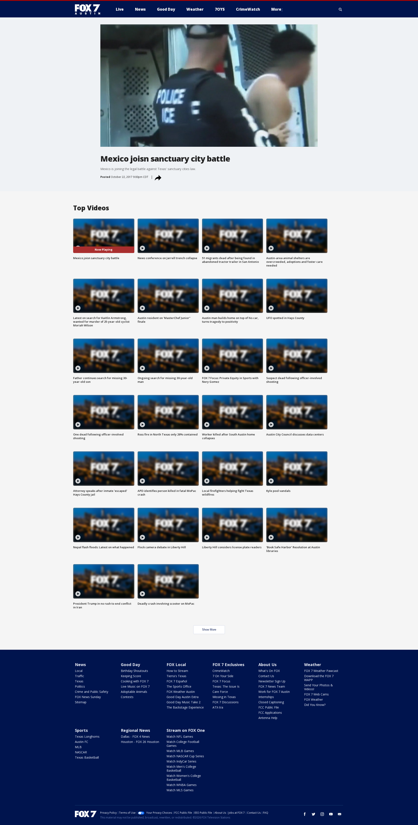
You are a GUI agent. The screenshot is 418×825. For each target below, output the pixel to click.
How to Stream (177, 671)
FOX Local (176, 664)
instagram (322, 814)
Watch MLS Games (180, 790)
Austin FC (81, 742)
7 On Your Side (222, 676)
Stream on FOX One (186, 730)
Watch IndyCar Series (181, 761)
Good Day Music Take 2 (184, 702)
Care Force (220, 692)
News (80, 664)
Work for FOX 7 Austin (274, 692)
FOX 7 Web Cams (316, 694)
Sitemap (80, 702)
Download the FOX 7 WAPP (319, 678)
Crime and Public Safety (91, 692)
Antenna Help (267, 718)
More (276, 9)
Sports (81, 730)
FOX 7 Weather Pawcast (321, 671)
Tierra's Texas (176, 676)
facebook (304, 814)
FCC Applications (270, 712)
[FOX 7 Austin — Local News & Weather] (89, 9)
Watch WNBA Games (182, 785)
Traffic (79, 676)
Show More (209, 629)
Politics (80, 686)
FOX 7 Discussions (225, 702)
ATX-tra (217, 707)
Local (79, 671)
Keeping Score (131, 676)
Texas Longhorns (87, 736)
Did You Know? (314, 705)
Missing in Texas (224, 697)
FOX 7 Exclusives (228, 664)
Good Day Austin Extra (183, 697)
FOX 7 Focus (221, 681)
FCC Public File (268, 707)
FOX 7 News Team (271, 686)
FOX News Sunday (88, 697)
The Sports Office (179, 686)
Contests (127, 697)
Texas (79, 681)
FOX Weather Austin (181, 692)
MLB (78, 747)
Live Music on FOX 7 (135, 686)
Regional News (135, 730)
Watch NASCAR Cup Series (185, 756)
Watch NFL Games (180, 736)
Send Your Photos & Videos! (318, 687)
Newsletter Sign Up (271, 681)
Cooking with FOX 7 (134, 681)
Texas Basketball (87, 757)
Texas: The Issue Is (225, 686)
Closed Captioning (271, 702)
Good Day (130, 664)
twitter (313, 814)
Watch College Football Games (183, 744)
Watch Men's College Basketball (181, 768)
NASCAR (81, 752)
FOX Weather (313, 699)
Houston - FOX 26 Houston (140, 742)
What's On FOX (269, 671)
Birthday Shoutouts (134, 671)
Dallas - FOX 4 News (135, 736)
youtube (330, 814)
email (339, 814)
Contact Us (266, 676)
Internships (266, 697)
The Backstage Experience (185, 707)
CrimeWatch (221, 671)
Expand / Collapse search (340, 9)
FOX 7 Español (177, 681)
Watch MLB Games (180, 751)
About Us (267, 664)
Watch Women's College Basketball (184, 778)
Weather (312, 664)
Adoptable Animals (134, 692)
